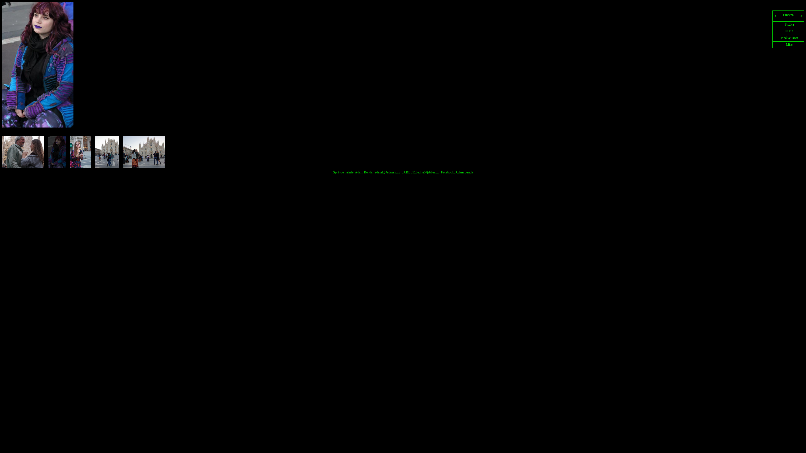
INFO (789, 31)
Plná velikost (789, 38)
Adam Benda (464, 172)
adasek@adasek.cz (387, 172)
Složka (789, 24)
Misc (789, 44)
